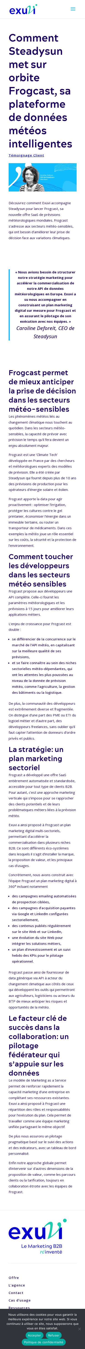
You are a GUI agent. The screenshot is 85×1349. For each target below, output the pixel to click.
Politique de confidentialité (43, 1342)
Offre (14, 1277)
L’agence (17, 1285)
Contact (16, 1292)
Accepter (34, 1335)
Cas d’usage (20, 1300)
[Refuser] (79, 1329)
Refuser (54, 1335)
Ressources (19, 1307)
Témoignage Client (26, 155)
